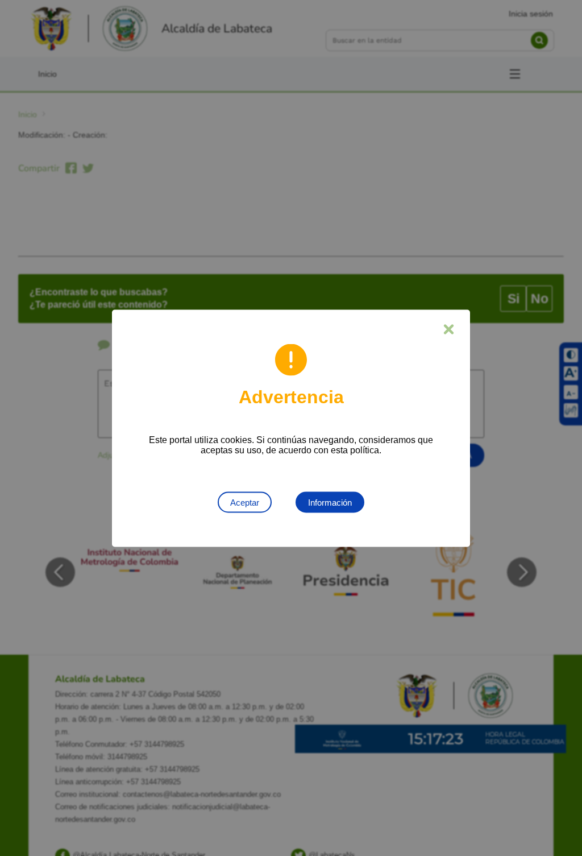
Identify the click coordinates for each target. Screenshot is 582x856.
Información (330, 502)
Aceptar (244, 502)
